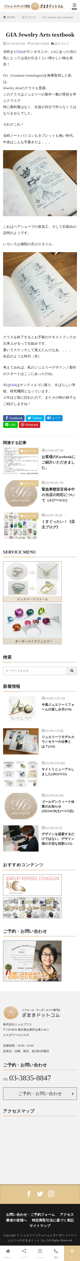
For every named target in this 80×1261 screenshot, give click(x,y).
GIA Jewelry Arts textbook (57, 17)
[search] (72, 671)
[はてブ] (54, 418)
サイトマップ (40, 1226)
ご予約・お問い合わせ (40, 1093)
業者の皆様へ (16, 1220)
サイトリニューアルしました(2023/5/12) (58, 771)
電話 (56, 1257)
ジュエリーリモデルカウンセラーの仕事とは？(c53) (58, 741)
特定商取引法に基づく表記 (53, 1220)
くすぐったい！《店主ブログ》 (58, 524)
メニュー (40, 1257)
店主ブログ (29, 17)
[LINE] (10, 425)
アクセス (67, 1215)
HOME (11, 17)
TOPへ (72, 1257)
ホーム (8, 1257)
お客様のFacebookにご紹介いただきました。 (58, 462)
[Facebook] (14, 418)
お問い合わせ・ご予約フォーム (30, 1215)
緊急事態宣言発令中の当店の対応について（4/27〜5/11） (58, 494)
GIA (20, 52)
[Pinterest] (29, 425)
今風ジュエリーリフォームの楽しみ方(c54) (58, 707)
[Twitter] (35, 418)
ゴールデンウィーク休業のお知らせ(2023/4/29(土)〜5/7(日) (58, 806)
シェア (24, 1257)
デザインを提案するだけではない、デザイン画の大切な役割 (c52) (58, 838)
